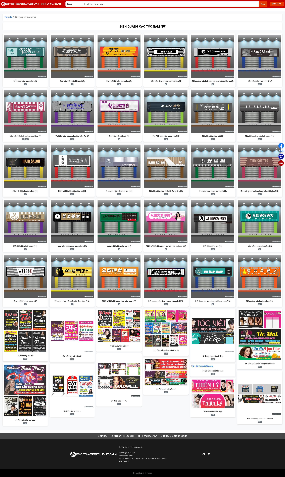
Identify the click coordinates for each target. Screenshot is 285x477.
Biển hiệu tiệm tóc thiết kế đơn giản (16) (166, 191)
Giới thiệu (102, 436)
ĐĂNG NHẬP (276, 4)
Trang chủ (8, 17)
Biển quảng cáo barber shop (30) (259, 301)
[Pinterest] (209, 454)
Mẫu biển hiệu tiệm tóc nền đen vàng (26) (72, 301)
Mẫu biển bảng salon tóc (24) (260, 246)
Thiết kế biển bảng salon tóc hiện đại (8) (72, 136)
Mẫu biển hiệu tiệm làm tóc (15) (119, 191)
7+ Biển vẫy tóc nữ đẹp (119, 346)
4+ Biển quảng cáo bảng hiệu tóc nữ (260, 364)
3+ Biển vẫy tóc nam (72, 411)
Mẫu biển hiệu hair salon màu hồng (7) (25, 136)
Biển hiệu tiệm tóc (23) (212, 246)
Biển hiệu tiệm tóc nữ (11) (213, 136)
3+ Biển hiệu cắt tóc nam (213, 371)
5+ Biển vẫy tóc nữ (25, 356)
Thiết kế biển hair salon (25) (25, 301)
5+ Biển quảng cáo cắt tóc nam (260, 419)
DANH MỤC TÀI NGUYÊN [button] (51, 4)
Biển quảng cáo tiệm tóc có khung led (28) (165, 301)
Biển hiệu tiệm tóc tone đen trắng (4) (166, 81)
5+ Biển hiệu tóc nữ (119, 401)
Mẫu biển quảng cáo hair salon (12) (259, 136)
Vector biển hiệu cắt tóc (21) (119, 246)
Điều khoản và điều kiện (123, 436)
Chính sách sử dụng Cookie (174, 436)
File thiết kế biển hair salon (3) (119, 81)
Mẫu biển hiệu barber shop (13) (25, 191)
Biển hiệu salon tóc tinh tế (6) (259, 81)
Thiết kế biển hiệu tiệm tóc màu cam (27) (119, 301)
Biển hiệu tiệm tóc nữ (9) (119, 136)
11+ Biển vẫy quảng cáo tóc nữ (166, 350)
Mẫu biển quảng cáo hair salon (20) (72, 246)
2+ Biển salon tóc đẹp (213, 412)
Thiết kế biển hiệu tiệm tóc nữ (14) (72, 191)
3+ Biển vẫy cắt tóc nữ (72, 356)
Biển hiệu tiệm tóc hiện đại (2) (72, 81)
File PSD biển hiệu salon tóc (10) (166, 136)
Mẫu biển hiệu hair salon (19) (25, 246)
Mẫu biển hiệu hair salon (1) (25, 81)
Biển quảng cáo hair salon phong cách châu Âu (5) (213, 81)
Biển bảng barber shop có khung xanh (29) (212, 301)
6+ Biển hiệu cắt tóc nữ (166, 389)
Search (263, 4)
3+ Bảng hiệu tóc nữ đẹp (213, 356)
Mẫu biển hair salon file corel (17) (213, 191)
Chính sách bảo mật (147, 436)
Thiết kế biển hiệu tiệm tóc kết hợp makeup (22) (166, 246)
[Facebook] (204, 454)
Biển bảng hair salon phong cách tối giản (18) (259, 191)
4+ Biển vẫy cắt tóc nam (25, 420)
